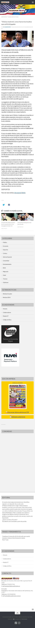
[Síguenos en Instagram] (19, 623)
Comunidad (6, 260)
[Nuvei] (10, 366)
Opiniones (5, 282)
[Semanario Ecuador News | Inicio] (6, 2)
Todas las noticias (12, 16)
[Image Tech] (10, 343)
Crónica (5, 253)
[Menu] (33, 2)
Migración (5, 271)
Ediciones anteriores (18, 417)
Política (5, 242)
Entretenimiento (7, 264)
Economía (5, 246)
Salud (4, 275)
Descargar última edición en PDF (18, 412)
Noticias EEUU (6, 297)
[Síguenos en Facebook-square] (16, 623)
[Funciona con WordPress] (13, 619)
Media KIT (6, 316)
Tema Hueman (24, 619)
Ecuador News (7, 27)
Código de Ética (7, 319)
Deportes (4, 16)
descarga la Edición (19, 193)
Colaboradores (7, 312)
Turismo (5, 279)
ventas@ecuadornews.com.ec (13, 596)
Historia (5, 308)
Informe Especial (7, 257)
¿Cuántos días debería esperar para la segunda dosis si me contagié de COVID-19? (8, 224)
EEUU (4, 268)
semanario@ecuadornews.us (12, 586)
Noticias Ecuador (7, 294)
